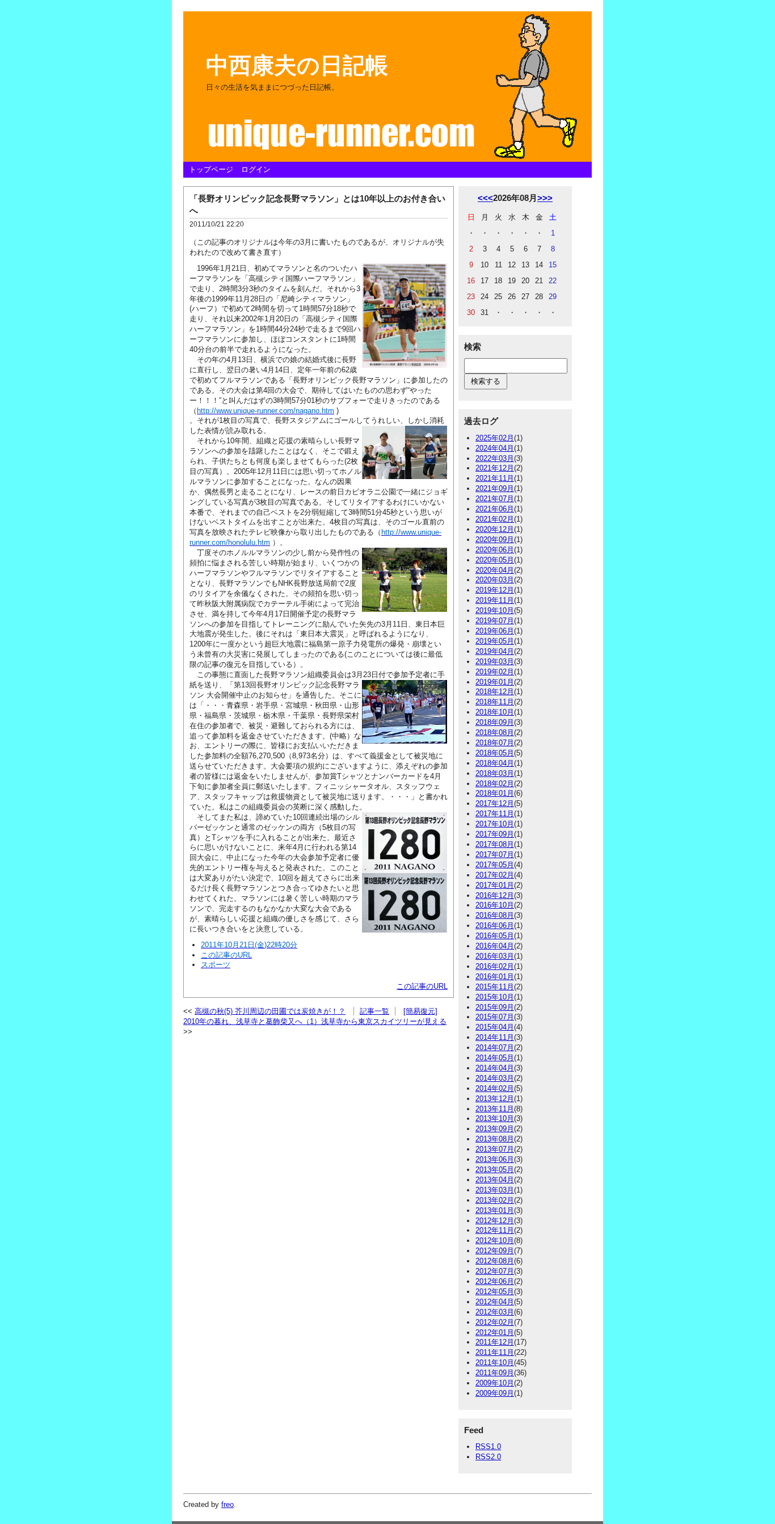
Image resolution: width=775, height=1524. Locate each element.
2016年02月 (494, 966)
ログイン (256, 169)
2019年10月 (494, 610)
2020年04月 (494, 570)
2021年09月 (494, 488)
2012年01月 (494, 1332)
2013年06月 (494, 1159)
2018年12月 (494, 691)
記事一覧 (374, 1011)
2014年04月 (494, 1068)
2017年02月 (494, 875)
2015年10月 (494, 997)
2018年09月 (494, 722)
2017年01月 (494, 885)
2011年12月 (494, 1342)
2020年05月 (494, 560)
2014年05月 (494, 1057)
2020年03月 (494, 580)
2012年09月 (494, 1250)
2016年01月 (494, 976)
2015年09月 (494, 1007)
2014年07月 (494, 1047)
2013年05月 (494, 1169)
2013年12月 (494, 1098)
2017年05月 (494, 864)
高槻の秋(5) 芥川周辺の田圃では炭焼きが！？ (270, 1011)
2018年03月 (494, 773)
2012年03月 (494, 1312)
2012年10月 (494, 1240)
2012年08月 (494, 1261)
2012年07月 (494, 1271)
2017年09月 (494, 834)
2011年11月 (494, 1352)
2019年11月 (494, 600)
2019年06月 (494, 631)
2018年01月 (494, 793)
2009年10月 (494, 1383)
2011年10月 (494, 1362)
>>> (545, 198)
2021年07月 (494, 498)
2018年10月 (494, 712)
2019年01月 (494, 682)
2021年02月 (494, 519)
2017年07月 (494, 854)
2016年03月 (494, 956)
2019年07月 (494, 620)
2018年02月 (494, 783)
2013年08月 (494, 1139)
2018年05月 (494, 753)
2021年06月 (494, 509)
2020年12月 (494, 529)
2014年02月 (494, 1088)
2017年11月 (494, 813)
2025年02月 (494, 438)
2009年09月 (494, 1393)
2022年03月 (494, 458)
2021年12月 (494, 468)
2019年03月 (494, 661)
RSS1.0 (488, 1446)
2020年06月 (494, 549)
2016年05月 (494, 935)
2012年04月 (494, 1302)
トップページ (211, 169)
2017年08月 (494, 844)
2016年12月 (494, 895)
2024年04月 (494, 448)
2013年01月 (494, 1210)
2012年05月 (494, 1291)
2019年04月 (494, 651)
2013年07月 (494, 1149)
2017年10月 (494, 824)
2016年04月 (494, 946)
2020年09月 (494, 539)
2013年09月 (494, 1128)
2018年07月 (494, 742)
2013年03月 (494, 1190)
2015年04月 (494, 1027)
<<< (485, 198)
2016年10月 (494, 905)
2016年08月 (494, 915)
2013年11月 (494, 1109)
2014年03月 (494, 1078)
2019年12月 (494, 590)
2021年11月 (494, 478)
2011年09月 (494, 1372)
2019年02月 (494, 671)
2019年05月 (494, 641)
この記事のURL (422, 986)
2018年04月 (494, 763)
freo (227, 1504)
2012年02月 (494, 1322)
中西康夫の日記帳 (297, 65)
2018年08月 (494, 732)
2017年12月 (494, 803)
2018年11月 (494, 702)
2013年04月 (494, 1179)
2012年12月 (494, 1220)
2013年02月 (494, 1200)
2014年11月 (494, 1037)
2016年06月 (494, 925)
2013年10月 (494, 1118)
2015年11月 (494, 987)
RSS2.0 (488, 1456)
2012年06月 (494, 1281)
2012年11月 (494, 1230)
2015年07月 (494, 1017)
